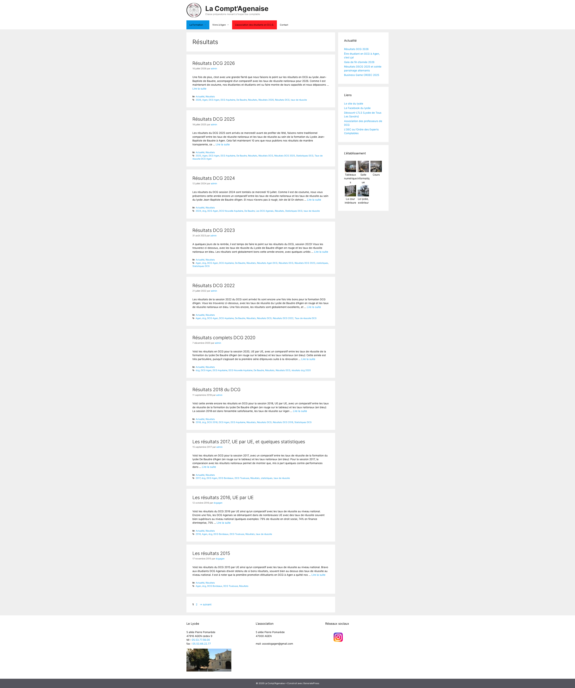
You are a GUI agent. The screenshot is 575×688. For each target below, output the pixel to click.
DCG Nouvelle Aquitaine (231, 211)
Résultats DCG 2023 (213, 230)
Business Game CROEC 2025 (361, 75)
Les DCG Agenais (265, 211)
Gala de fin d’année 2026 (359, 62)
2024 (198, 211)
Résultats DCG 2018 (283, 422)
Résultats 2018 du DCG (216, 389)
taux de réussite (299, 99)
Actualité (200, 96)
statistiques (322, 263)
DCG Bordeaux (225, 478)
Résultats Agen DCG (267, 263)
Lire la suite (199, 88)
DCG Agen (214, 99)
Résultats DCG (282, 99)
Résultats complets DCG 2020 (223, 337)
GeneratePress (311, 683)
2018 (198, 422)
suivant (205, 604)
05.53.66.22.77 (201, 643)
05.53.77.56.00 (201, 639)
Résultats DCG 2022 (213, 285)
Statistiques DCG (304, 155)
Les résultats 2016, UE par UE (223, 497)
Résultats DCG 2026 (213, 63)
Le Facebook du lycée (357, 108)
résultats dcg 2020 (301, 370)
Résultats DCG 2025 (213, 119)
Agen (205, 99)
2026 (198, 99)
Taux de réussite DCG (306, 318)
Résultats (210, 96)
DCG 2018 (212, 422)
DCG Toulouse (242, 478)
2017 (198, 478)
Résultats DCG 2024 (213, 178)
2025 (198, 155)
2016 (198, 534)
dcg (204, 211)
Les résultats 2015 (211, 553)
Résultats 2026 (266, 99)
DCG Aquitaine (228, 99)
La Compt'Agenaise (236, 8)
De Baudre (241, 99)
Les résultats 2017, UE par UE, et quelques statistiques (248, 441)
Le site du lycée (353, 103)
